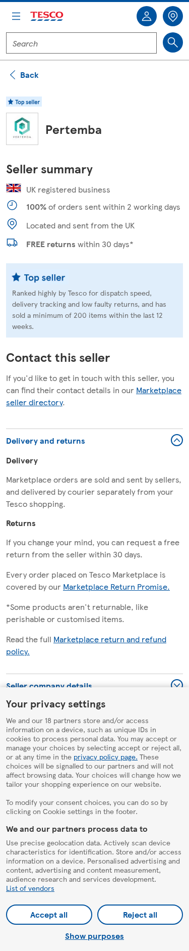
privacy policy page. (106, 756)
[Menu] (16, 16)
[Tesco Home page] (47, 16)
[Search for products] (173, 42)
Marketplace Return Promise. (116, 586)
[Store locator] (173, 16)
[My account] (147, 16)
